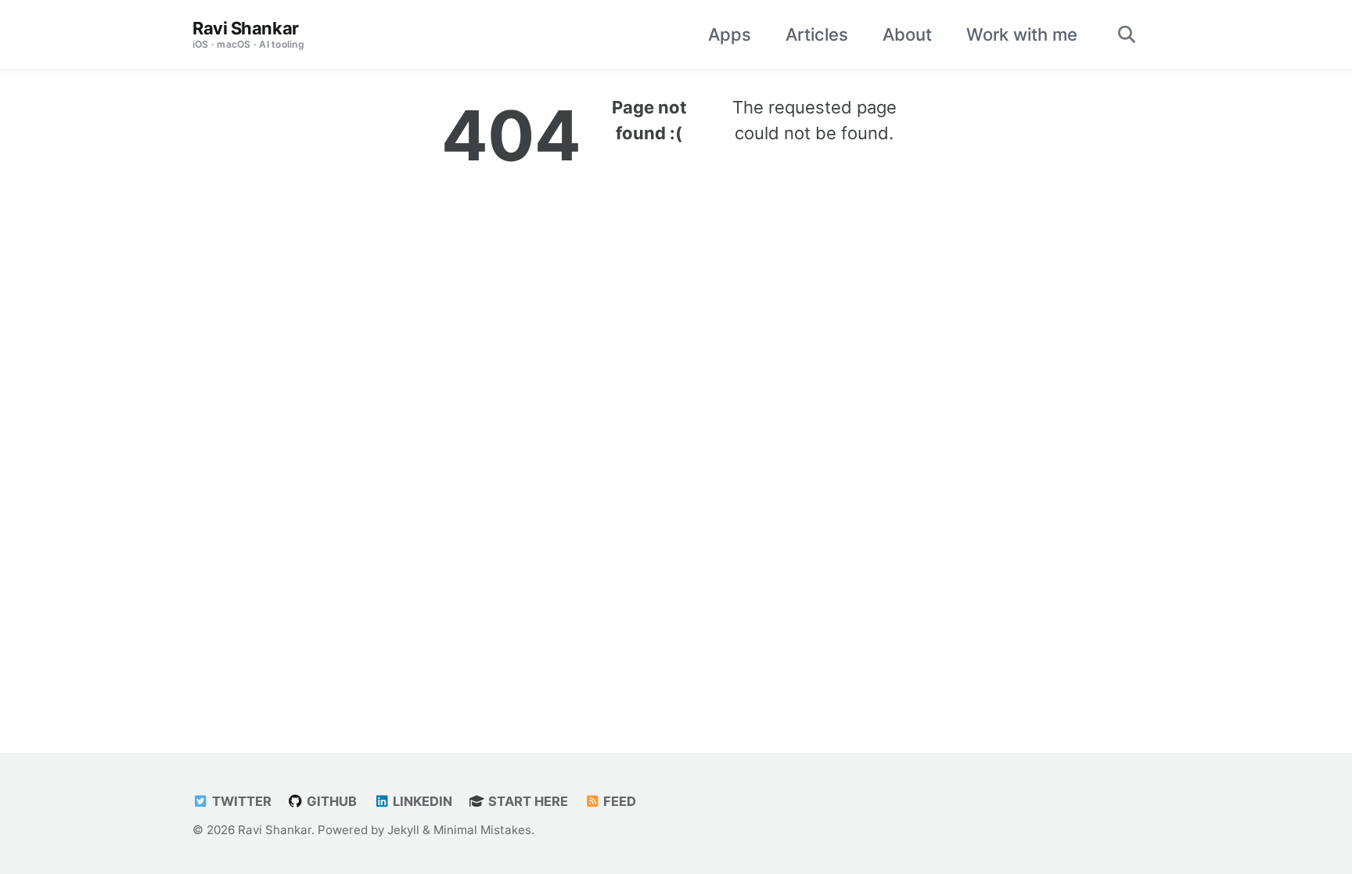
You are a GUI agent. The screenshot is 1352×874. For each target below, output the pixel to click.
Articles (817, 34)
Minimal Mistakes (482, 829)
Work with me (1021, 34)
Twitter (240, 801)
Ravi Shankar (248, 34)
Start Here (526, 801)
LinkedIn (421, 801)
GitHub (330, 801)
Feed (618, 801)
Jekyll (403, 829)
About (907, 34)
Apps (729, 34)
